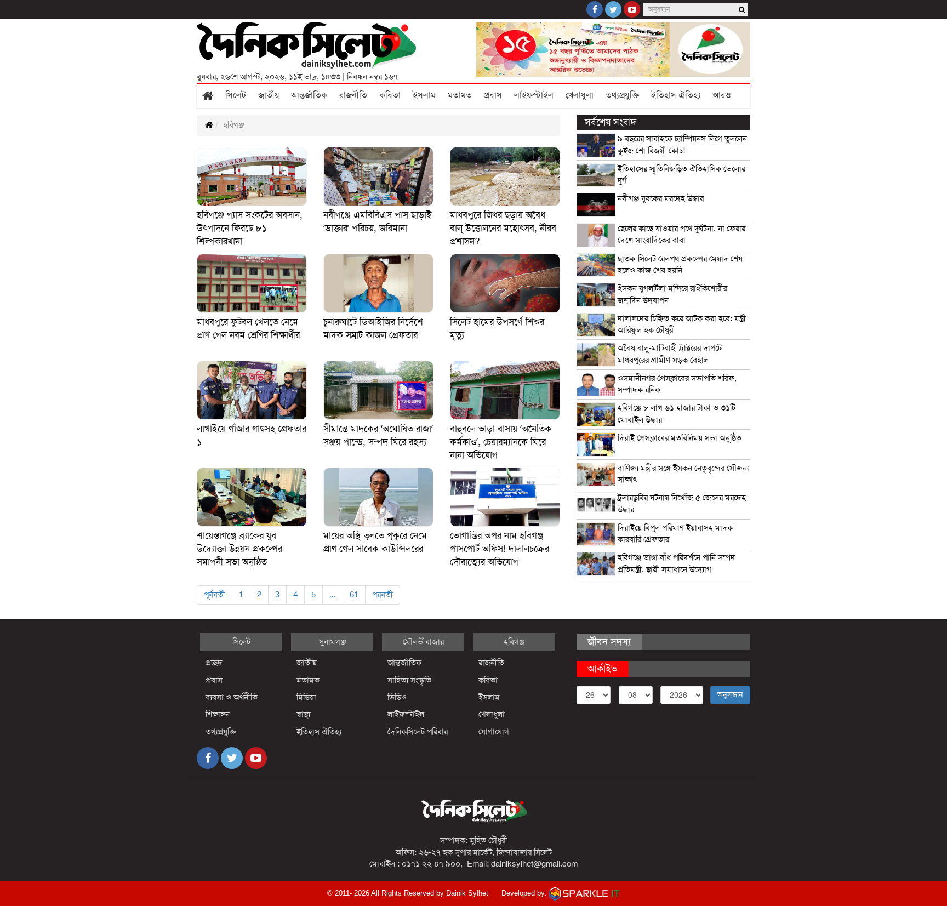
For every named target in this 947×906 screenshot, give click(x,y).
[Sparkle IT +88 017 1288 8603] (584, 893)
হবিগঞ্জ (514, 642)
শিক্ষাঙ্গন (218, 714)
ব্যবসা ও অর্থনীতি (232, 697)
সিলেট (235, 95)
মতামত (460, 95)
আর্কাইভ (602, 669)
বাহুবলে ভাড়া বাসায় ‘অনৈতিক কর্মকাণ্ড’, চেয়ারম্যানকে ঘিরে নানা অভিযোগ (500, 442)
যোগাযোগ (493, 732)
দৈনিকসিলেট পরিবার (417, 732)
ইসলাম (424, 95)
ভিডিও (397, 697)
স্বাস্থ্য (303, 714)
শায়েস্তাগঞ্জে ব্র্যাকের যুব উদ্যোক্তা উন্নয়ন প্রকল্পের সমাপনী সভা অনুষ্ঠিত (239, 549)
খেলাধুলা (580, 95)
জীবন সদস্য (609, 642)
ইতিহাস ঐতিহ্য (675, 95)
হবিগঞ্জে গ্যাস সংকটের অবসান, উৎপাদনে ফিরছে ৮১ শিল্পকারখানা (250, 228)
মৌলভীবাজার (423, 642)
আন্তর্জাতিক (309, 95)
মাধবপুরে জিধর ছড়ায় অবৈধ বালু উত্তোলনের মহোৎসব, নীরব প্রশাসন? (503, 228)
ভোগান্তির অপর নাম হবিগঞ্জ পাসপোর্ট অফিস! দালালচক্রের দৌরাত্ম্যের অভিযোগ (499, 549)
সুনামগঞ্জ (332, 642)
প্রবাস (493, 95)
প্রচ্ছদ (214, 663)
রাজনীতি (353, 95)
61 (354, 595)
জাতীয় (268, 95)
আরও (721, 95)
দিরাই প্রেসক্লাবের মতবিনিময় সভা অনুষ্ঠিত (679, 438)
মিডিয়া (306, 697)
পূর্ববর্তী (214, 595)
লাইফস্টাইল (534, 95)
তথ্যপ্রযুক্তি (622, 95)
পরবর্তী (382, 595)
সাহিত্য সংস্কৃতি (409, 680)
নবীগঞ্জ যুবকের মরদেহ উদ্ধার (661, 198)
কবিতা (390, 95)
